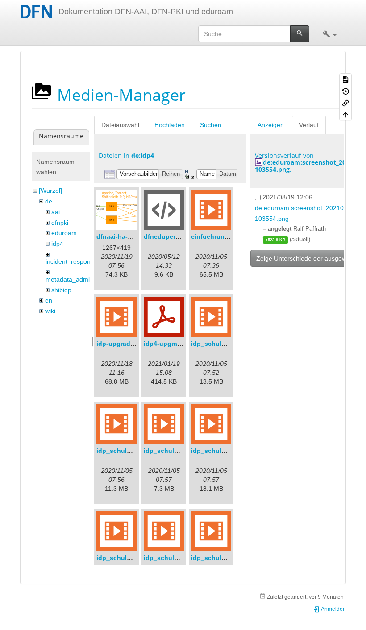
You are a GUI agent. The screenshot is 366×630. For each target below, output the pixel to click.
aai (55, 212)
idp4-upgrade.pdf (170, 343)
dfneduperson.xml (172, 236)
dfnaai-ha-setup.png (127, 236)
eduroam (64, 232)
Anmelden (333, 609)
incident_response (71, 261)
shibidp (61, 290)
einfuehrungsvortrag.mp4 (230, 236)
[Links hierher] (345, 102)
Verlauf (309, 124)
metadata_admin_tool (76, 279)
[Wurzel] (50, 190)
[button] (329, 34)
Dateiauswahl (120, 124)
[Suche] (299, 33)
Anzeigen (271, 124)
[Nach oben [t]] (345, 114)
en (48, 300)
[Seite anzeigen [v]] (345, 79)
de (48, 201)
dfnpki (59, 222)
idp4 (57, 243)
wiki (50, 311)
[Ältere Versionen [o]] (345, 90)
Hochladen (169, 124)
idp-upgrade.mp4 (122, 343)
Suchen (210, 124)
